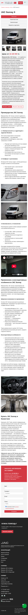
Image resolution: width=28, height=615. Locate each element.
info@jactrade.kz (5, 591)
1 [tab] (3, 50)
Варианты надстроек (14, 25)
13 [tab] (12, 51)
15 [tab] (16, 51)
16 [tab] (18, 51)
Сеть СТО (3, 580)
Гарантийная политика (6, 583)
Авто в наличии (5, 554)
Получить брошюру (17, 106)
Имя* (5, 486)
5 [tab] (12, 50)
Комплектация (14, 22)
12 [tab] (10, 51)
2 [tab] (6, 50)
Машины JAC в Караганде (7, 572)
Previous (4, 48)
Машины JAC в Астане (7, 570)
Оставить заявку (7, 106)
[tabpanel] (14, 48)
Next (24, 48)
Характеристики (14, 19)
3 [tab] (8, 50)
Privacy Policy (17, 611)
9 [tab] (20, 50)
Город (5, 501)
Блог (2, 562)
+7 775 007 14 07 (8, 3)
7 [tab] (16, 50)
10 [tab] (22, 50)
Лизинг (2, 556)
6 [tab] (14, 50)
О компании (4, 558)
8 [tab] (18, 50)
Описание (14, 16)
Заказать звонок (20, 3)
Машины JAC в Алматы (7, 568)
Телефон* (6, 491)
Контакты (3, 560)
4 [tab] (10, 50)
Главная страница (5, 7)
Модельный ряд (5, 552)
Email (5, 496)
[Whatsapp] (24, 606)
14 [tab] (14, 51)
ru (14, 2)
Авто (11, 7)
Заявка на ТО (4, 578)
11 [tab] (24, 50)
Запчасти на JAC (5, 581)
